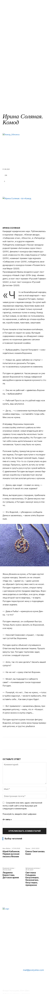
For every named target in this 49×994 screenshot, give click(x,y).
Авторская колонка (32, 868)
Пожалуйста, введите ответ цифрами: (20, 814)
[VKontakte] (19, 985)
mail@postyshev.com (33, 970)
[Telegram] (12, 985)
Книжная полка (8, 868)
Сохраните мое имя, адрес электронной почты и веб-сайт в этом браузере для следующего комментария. (22, 806)
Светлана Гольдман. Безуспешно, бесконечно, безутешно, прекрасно (32, 878)
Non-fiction (6, 848)
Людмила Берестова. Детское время (11, 875)
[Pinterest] (5, 985)
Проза (24, 161)
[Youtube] (26, 985)
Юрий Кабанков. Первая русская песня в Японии (11, 854)
